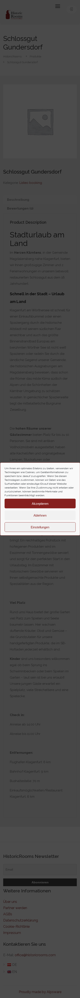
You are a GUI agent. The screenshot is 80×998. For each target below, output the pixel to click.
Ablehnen (40, 515)
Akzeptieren (40, 503)
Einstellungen (40, 527)
